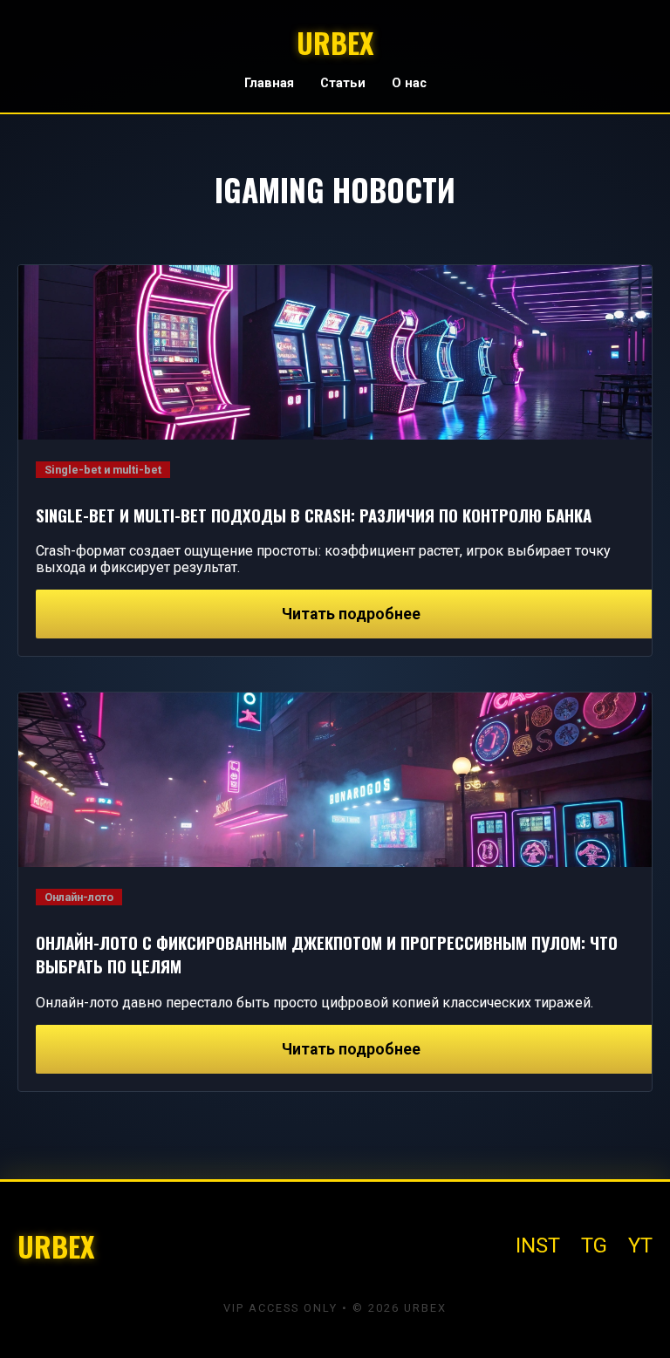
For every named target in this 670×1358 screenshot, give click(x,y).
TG (594, 1245)
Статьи (343, 83)
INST (538, 1245)
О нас (409, 83)
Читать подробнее (351, 614)
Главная (269, 83)
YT (640, 1245)
